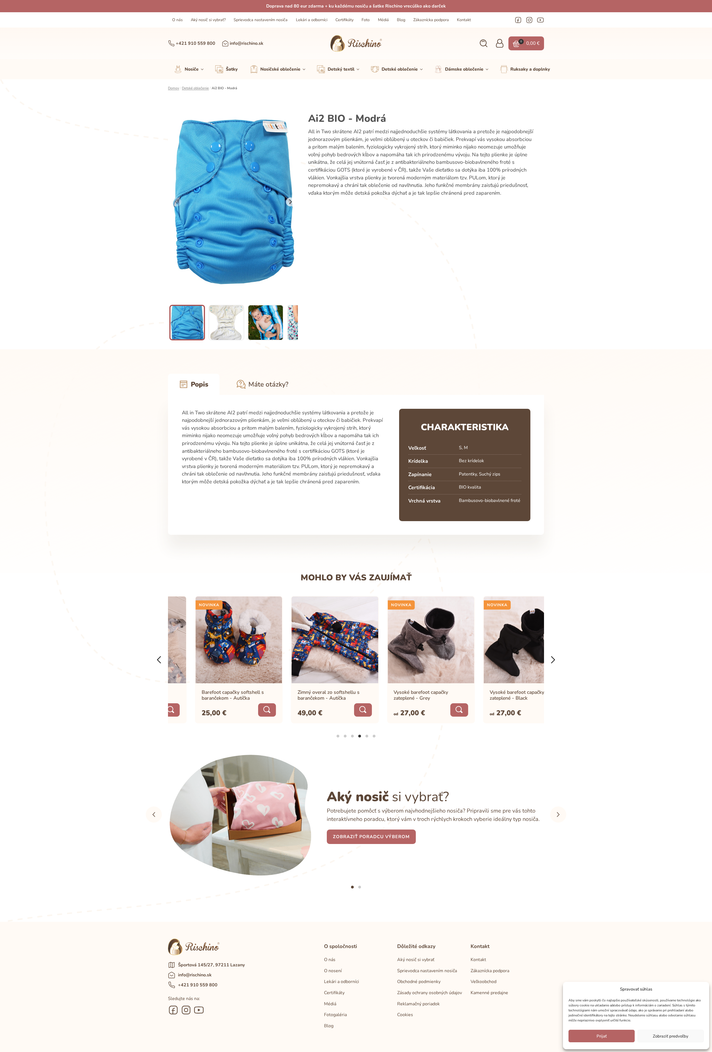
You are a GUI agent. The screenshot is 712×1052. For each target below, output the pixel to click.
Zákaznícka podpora (431, 20)
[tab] (338, 736)
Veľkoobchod (483, 982)
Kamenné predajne (489, 993)
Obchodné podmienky (419, 982)
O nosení (333, 971)
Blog (401, 20)
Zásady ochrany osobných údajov (429, 993)
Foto (366, 20)
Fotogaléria (335, 1015)
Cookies (405, 1015)
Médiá (383, 20)
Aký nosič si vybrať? (208, 20)
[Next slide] (290, 201)
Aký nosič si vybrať (415, 960)
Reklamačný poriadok (418, 1004)
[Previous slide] (176, 201)
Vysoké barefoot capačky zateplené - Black (490, 695)
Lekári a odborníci (311, 20)
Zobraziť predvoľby (670, 1036)
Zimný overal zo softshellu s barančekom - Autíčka (302, 695)
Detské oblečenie (195, 88)
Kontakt (464, 20)
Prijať (602, 1036)
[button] (483, 43)
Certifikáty (344, 20)
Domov (173, 88)
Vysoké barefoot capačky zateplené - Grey (394, 695)
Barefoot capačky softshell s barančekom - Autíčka (206, 695)
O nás (177, 20)
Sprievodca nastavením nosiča (261, 20)
